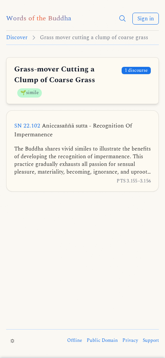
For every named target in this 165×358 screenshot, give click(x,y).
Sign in (145, 19)
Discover (17, 37)
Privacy (130, 341)
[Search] (122, 18)
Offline (74, 341)
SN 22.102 (73, 130)
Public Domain (102, 341)
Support (151, 341)
